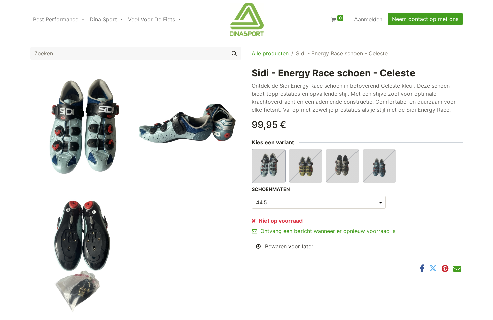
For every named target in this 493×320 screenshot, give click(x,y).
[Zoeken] (234, 53)
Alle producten (270, 53)
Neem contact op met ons (425, 19)
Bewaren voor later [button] (288, 246)
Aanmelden (368, 19)
